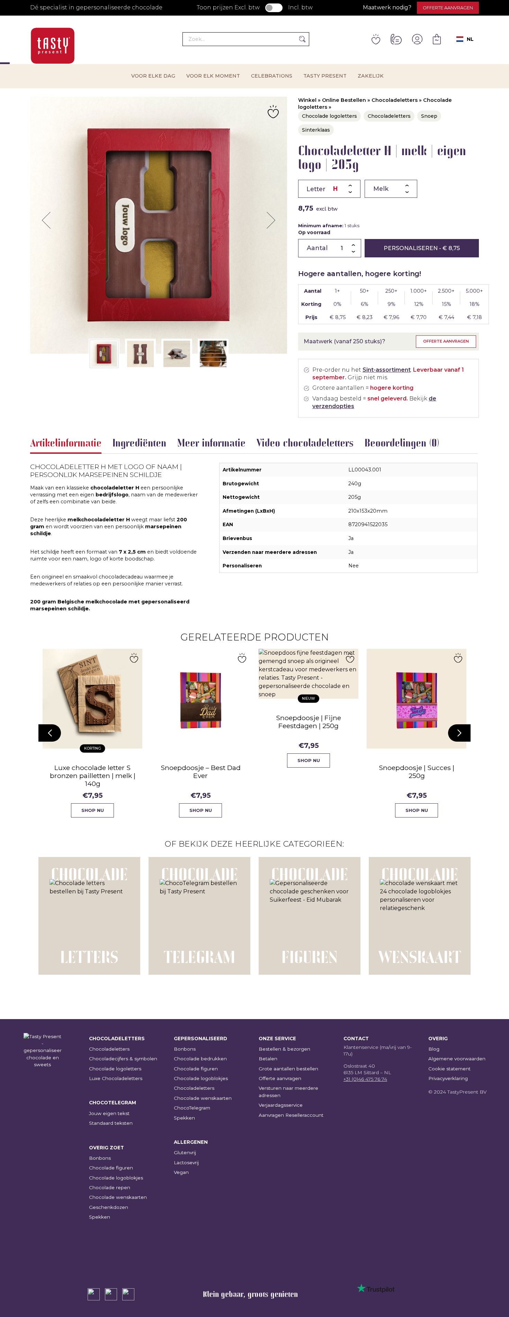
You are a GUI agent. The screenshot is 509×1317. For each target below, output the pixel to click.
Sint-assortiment (387, 369)
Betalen (268, 1058)
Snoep (429, 116)
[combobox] (465, 39)
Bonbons (100, 1158)
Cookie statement (449, 1068)
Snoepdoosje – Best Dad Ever (201, 771)
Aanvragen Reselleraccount (291, 1115)
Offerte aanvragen (448, 7)
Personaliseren (422, 248)
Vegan (181, 1172)
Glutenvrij (185, 1152)
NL (470, 39)
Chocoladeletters (395, 100)
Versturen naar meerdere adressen (288, 1091)
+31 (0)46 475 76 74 (365, 1079)
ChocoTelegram (192, 1108)
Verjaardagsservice (281, 1105)
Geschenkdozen (108, 1207)
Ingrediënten (139, 442)
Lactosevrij (186, 1162)
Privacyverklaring (448, 1078)
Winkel (307, 100)
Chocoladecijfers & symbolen (123, 1058)
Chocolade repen (109, 1187)
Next (271, 220)
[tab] (65, 444)
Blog (433, 1049)
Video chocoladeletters (305, 442)
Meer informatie (211, 442)
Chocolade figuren (111, 1167)
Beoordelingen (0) (402, 442)
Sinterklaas (316, 130)
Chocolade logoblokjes (116, 1178)
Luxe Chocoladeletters (115, 1078)
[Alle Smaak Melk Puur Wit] (391, 189)
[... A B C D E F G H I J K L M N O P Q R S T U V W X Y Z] (329, 189)
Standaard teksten (111, 1123)
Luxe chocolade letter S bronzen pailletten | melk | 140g (92, 775)
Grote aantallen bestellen (288, 1068)
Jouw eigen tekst (109, 1113)
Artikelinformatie (65, 442)
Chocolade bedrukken (200, 1058)
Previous (46, 220)
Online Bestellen (344, 100)
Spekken (99, 1217)
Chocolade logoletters (329, 116)
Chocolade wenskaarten (118, 1197)
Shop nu (92, 810)
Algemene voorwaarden (456, 1058)
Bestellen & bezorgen (284, 1049)
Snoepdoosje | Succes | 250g (416, 771)
